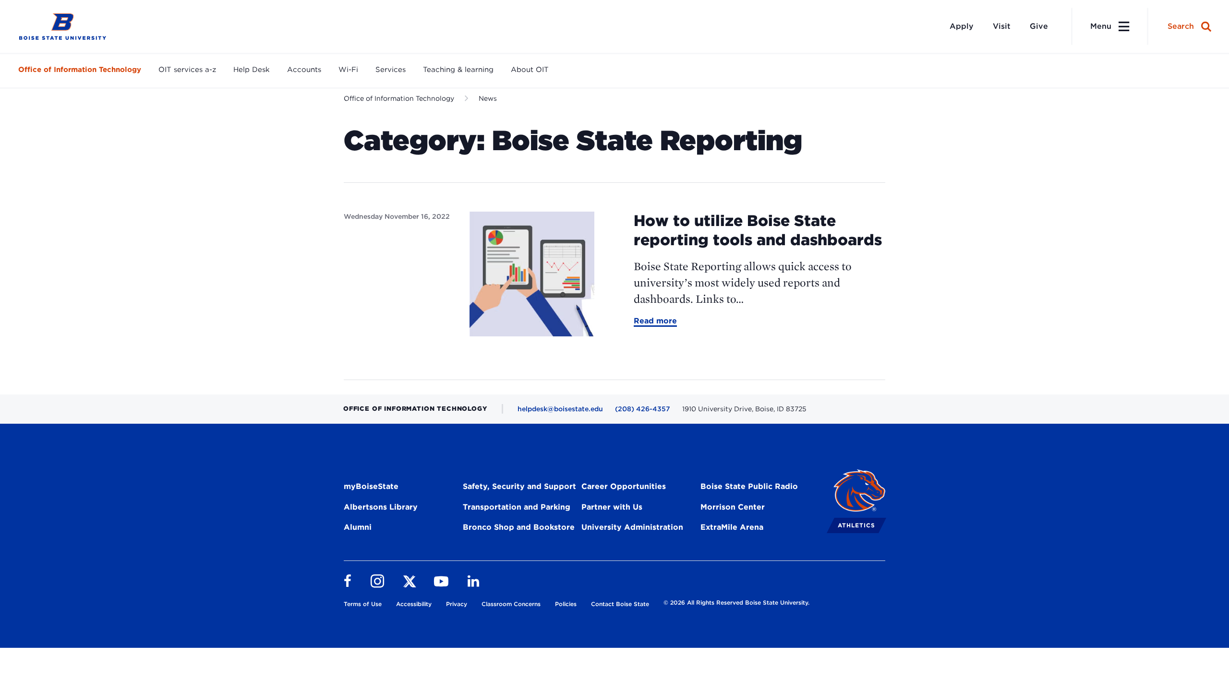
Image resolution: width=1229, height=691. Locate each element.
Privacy (456, 604)
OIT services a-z (187, 69)
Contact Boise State (620, 604)
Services (390, 69)
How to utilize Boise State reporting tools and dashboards (758, 230)
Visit (1002, 26)
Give (1039, 26)
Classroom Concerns (511, 604)
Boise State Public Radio (749, 486)
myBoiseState (371, 486)
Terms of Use (363, 604)
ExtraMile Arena (731, 527)
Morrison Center (732, 507)
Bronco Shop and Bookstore (519, 527)
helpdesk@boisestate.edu (560, 409)
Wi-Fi (348, 69)
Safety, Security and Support (519, 486)
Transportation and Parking (516, 507)
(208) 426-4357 (642, 409)
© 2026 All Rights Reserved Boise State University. (736, 602)
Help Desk (251, 69)
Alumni (358, 527)
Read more (655, 321)
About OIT (530, 69)
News (488, 98)
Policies (566, 604)
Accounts (304, 69)
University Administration (632, 527)
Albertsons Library (381, 507)
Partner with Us (611, 507)
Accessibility (414, 604)
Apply (962, 26)
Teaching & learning (458, 69)
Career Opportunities (623, 486)
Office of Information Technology (79, 69)
